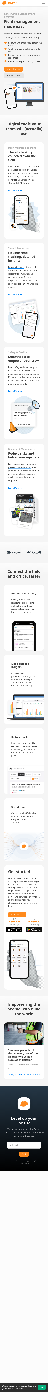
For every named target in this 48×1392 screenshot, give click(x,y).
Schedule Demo (13, 69)
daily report (24, 179)
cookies (12, 1386)
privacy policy (24, 1163)
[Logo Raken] (9, 3)
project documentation (19, 467)
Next (24, 1154)
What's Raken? (14, 75)
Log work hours (16, 267)
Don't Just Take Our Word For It (23, 1074)
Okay (42, 1387)
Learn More (14, 190)
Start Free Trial (17, 914)
